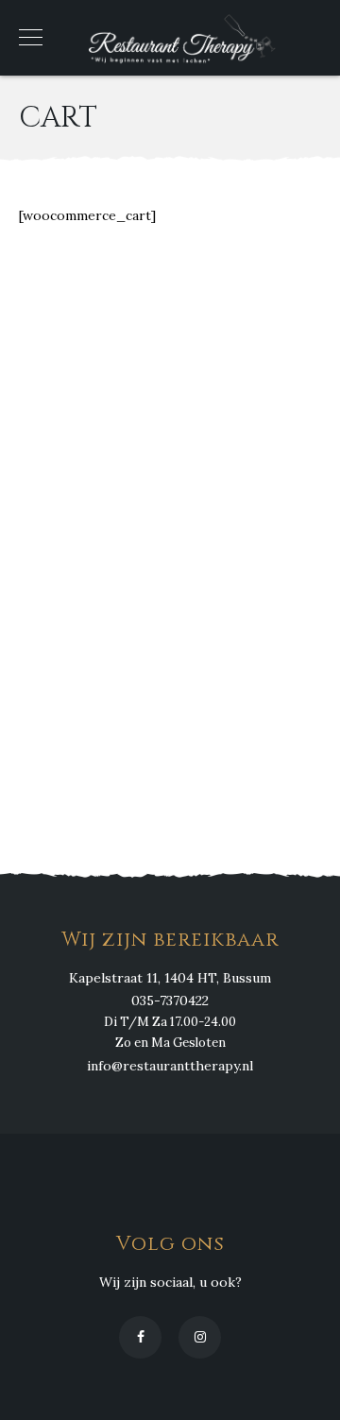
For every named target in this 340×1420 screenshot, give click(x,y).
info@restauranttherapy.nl (170, 1065)
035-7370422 (170, 1000)
